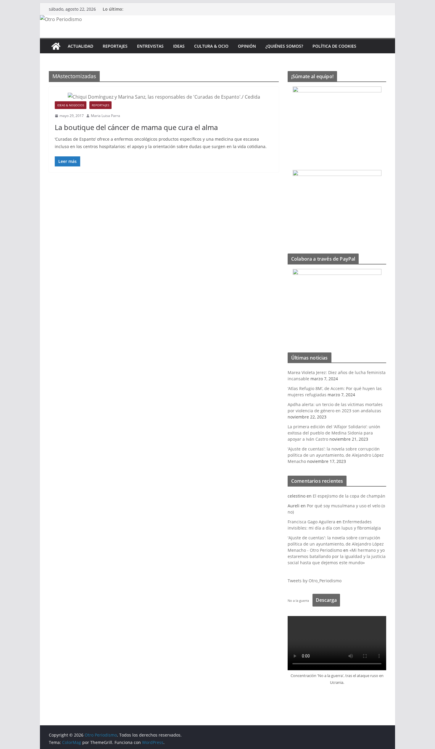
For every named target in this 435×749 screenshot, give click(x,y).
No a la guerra (298, 600)
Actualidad (80, 46)
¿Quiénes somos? (284, 46)
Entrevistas (150, 46)
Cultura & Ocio (211, 46)
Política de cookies (334, 46)
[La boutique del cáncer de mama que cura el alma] (164, 97)
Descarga (326, 600)
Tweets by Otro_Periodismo (314, 580)
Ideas (179, 46)
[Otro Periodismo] (61, 19)
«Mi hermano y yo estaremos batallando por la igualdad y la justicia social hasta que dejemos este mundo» (337, 556)
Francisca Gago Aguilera (311, 522)
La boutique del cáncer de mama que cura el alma (136, 127)
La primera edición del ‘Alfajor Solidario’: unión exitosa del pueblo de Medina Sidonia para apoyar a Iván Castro (334, 433)
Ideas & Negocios (70, 105)
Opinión (247, 46)
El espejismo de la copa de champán (349, 496)
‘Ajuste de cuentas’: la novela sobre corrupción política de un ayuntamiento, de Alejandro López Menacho (336, 455)
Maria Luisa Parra (105, 115)
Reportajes (115, 46)
